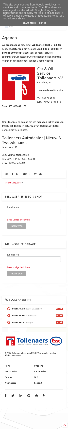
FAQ (36, 377)
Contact (38, 383)
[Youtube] (36, 395)
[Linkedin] (20, 395)
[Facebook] (5, 395)
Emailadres (13, 207)
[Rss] (44, 395)
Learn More (29, 23)
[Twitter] (13, 395)
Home (7, 366)
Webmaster (10, 383)
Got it (42, 23)
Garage (8, 377)
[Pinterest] (28, 395)
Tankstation (11, 371)
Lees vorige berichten (18, 219)
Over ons (38, 366)
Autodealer (40, 371)
